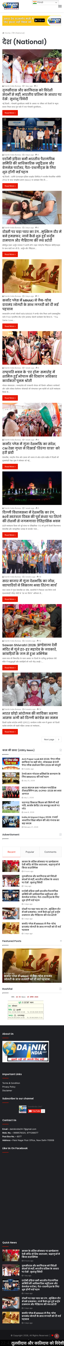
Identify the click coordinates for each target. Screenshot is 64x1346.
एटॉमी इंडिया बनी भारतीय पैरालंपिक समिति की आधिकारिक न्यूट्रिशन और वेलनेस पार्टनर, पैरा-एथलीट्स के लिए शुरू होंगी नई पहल (29, 165)
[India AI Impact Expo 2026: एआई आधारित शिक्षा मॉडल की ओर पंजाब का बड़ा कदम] (10, 821)
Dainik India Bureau (12, 86)
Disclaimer (7, 1090)
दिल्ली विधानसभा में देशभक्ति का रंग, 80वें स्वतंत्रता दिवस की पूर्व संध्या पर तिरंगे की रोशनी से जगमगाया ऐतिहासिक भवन (31, 516)
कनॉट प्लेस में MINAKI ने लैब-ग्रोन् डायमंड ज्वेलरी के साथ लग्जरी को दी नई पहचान (30, 304)
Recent (11, 851)
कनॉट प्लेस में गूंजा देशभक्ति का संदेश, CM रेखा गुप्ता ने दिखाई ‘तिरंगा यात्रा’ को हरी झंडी (31, 448)
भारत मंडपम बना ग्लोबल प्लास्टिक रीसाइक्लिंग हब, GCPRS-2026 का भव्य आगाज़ (42, 790)
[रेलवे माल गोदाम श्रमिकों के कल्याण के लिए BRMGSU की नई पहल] (10, 778)
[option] (32, 965)
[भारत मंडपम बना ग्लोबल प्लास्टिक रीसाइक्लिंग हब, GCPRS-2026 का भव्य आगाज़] (10, 792)
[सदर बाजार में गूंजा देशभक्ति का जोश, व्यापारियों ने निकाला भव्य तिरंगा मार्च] (32, 556)
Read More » (10, 113)
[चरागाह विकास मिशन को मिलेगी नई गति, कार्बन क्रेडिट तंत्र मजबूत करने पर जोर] (10, 807)
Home (7, 33)
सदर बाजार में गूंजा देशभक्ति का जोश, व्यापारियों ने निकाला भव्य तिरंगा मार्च (29, 583)
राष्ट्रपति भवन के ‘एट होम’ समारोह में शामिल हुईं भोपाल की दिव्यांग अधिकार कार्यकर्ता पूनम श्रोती (29, 376)
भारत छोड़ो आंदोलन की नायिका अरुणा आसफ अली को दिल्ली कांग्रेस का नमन (30, 715)
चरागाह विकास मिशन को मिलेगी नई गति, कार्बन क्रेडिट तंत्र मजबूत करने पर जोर (41, 805)
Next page (49, 739)
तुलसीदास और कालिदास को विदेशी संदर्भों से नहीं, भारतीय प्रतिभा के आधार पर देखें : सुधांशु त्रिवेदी (32, 94)
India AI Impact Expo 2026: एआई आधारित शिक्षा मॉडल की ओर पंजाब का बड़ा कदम (40, 820)
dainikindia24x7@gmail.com (23, 1129)
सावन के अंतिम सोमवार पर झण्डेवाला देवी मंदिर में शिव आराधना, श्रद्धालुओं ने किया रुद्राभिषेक (41, 864)
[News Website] (10, 6)
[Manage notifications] (56, 1336)
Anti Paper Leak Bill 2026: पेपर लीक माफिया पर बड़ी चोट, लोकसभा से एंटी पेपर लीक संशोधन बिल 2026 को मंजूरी (41, 762)
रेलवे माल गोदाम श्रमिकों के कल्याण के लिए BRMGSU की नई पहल (41, 775)
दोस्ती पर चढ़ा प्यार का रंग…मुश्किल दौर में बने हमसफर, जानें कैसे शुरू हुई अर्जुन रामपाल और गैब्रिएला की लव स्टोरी (32, 236)
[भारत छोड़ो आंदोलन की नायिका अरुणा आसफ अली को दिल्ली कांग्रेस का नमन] (32, 689)
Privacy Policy (8, 1086)
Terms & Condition (11, 1083)
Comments (50, 851)
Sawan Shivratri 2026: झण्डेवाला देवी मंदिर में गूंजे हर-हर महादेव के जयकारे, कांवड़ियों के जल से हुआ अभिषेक (29, 649)
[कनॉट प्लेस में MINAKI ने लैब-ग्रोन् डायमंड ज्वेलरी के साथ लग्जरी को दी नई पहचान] (32, 276)
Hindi (40, 2)
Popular (30, 851)
